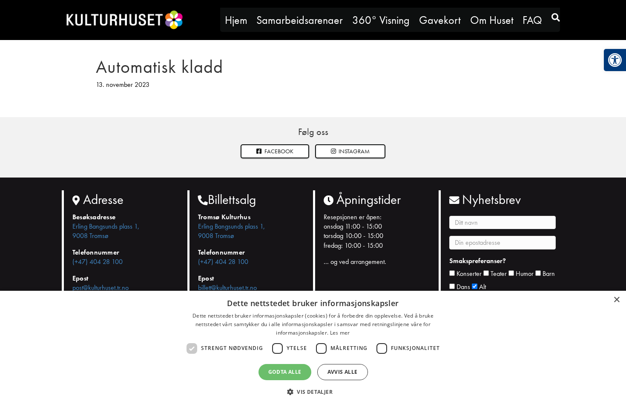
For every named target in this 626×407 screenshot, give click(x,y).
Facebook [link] (278, 151)
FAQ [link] (532, 20)
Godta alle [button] (285, 371)
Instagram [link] (353, 151)
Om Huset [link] (492, 20)
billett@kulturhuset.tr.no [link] (227, 287)
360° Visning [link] (381, 20)
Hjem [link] (236, 20)
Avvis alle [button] (342, 371)
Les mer (340, 332)
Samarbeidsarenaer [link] (299, 20)
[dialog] (313, 349)
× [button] (616, 300)
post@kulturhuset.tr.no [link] (100, 287)
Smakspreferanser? (477, 260)
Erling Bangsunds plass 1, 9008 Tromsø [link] (105, 231)
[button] (350, 151)
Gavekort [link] (440, 20)
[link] (615, 60)
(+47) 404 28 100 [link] (97, 261)
